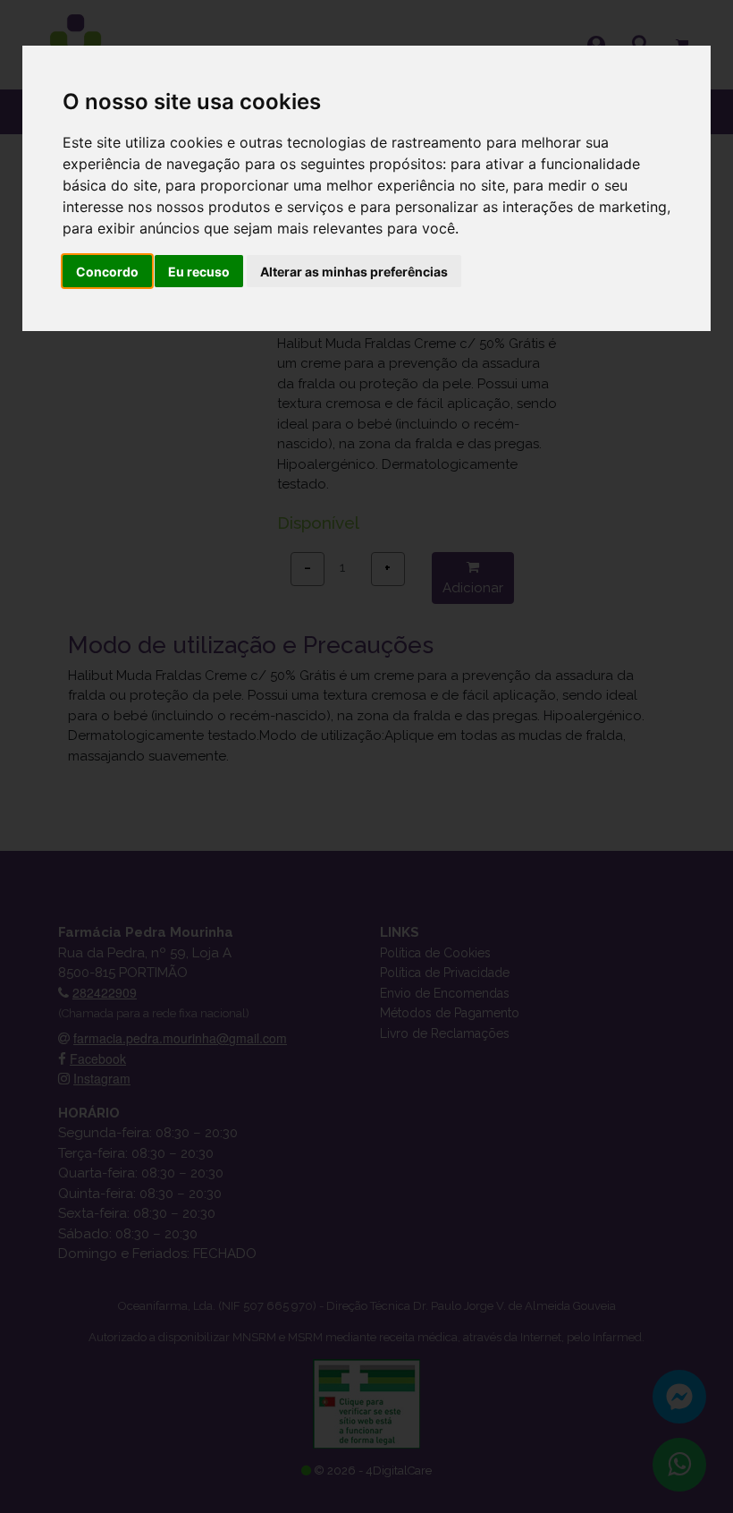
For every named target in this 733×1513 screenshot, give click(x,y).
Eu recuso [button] (199, 271)
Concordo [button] (107, 271)
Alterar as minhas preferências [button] (354, 271)
